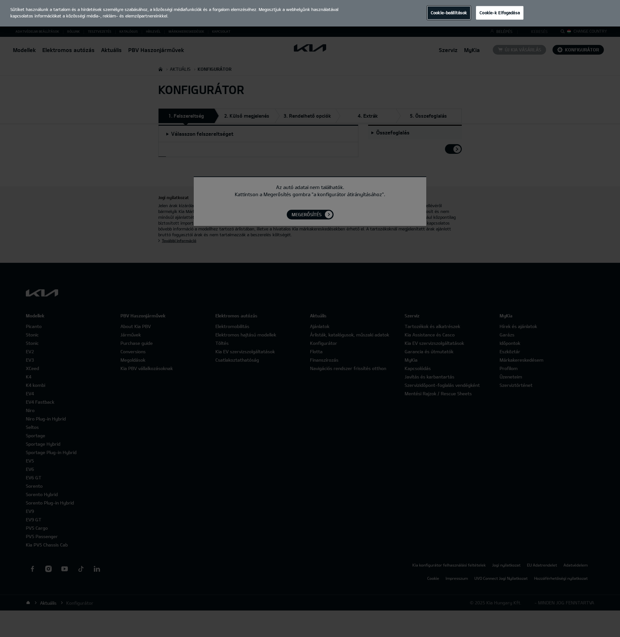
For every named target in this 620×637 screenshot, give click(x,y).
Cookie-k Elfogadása (500, 12)
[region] (310, 13)
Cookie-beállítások (449, 12)
